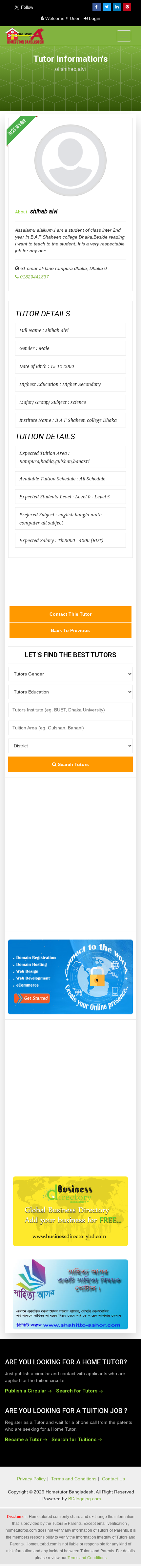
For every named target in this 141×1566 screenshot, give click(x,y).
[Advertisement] (70, 88)
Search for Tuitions (73, 1439)
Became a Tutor (23, 1439)
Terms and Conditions (73, 1478)
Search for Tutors (76, 1391)
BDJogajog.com (84, 1498)
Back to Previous (70, 630)
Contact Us (113, 1478)
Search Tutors (72, 764)
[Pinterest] (127, 7)
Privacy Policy (31, 1478)
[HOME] (26, 36)
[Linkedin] (117, 7)
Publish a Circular (25, 1391)
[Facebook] (96, 7)
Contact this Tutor (70, 614)
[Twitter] (107, 7)
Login (94, 18)
